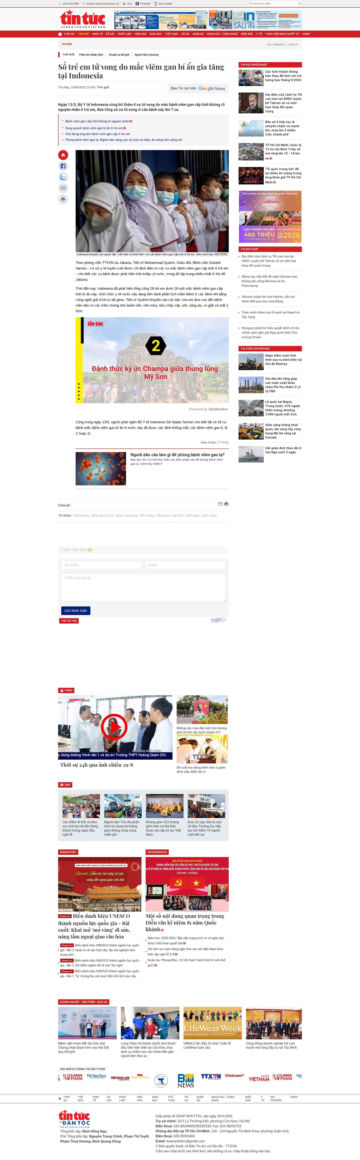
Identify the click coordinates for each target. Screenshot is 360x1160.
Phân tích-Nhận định (91, 54)
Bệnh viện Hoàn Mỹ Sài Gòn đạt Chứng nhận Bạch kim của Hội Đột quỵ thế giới (83, 1047)
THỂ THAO (171, 34)
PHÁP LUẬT (125, 34)
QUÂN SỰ (198, 34)
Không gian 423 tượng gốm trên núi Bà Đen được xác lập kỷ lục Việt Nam (163, 828)
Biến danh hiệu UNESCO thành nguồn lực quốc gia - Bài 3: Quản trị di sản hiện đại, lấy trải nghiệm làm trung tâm (99, 950)
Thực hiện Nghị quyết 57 (282, 34)
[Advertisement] (143, 534)
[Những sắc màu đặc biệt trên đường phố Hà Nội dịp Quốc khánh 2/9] (202, 709)
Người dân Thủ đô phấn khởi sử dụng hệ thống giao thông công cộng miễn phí (121, 828)
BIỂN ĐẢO (247, 34)
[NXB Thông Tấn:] (140, 1081)
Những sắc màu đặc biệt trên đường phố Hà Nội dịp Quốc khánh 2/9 (202, 730)
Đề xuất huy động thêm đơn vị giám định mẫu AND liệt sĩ (201, 770)
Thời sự (69, 34)
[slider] (134, 390)
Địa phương (275, 1099)
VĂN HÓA (140, 34)
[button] (223, 806)
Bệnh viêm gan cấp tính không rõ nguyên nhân (97, 121)
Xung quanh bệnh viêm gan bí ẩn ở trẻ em (93, 128)
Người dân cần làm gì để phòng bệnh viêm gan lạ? (178, 454)
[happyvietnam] (117, 1076)
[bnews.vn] (164, 1081)
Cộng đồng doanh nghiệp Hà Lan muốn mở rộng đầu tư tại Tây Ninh (272, 1045)
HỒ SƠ (185, 34)
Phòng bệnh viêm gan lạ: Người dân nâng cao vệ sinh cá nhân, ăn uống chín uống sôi (123, 140)
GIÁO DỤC (155, 34)
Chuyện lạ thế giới (119, 54)
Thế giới (68, 54)
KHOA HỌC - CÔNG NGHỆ (222, 34)
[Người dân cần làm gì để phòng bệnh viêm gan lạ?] (101, 468)
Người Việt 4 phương (147, 54)
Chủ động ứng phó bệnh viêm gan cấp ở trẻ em (97, 134)
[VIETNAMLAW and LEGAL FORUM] (97, 1079)
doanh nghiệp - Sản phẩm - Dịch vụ (83, 1002)
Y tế (259, 34)
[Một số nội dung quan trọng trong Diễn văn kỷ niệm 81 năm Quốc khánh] (187, 884)
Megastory (64, 916)
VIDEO (306, 34)
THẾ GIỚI (83, 34)
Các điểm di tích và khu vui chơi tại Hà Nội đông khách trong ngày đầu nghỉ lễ (80, 828)
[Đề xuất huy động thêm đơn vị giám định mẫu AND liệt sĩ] (202, 748)
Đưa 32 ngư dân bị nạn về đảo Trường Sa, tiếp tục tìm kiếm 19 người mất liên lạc (205, 828)
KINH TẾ (97, 34)
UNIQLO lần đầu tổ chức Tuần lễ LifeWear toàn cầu (207, 1045)
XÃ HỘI (110, 34)
